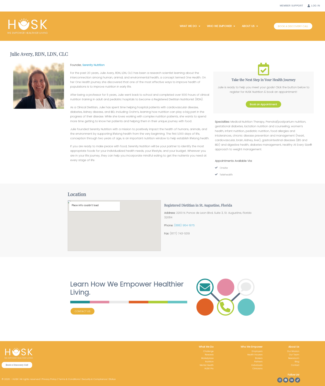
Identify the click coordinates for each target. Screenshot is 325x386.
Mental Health (207, 365)
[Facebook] (285, 380)
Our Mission (293, 351)
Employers (257, 351)
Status (112, 379)
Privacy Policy (49, 379)
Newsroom (293, 358)
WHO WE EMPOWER (219, 26)
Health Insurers (255, 354)
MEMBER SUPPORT (291, 5)
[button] (293, 26)
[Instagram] (279, 380)
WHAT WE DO (188, 26)
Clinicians (258, 368)
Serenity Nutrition (93, 65)
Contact (295, 365)
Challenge (208, 351)
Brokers (259, 358)
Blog (297, 361)
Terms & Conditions (69, 379)
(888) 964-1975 (184, 225)
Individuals (257, 365)
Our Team (294, 354)
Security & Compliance (94, 379)
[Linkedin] (291, 380)
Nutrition (209, 361)
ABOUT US (248, 26)
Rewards (209, 354)
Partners (258, 361)
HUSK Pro (209, 368)
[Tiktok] (297, 380)
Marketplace (207, 358)
